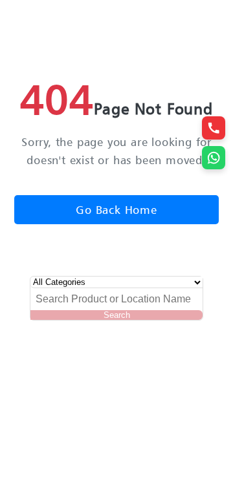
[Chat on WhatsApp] (213, 157)
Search (117, 315)
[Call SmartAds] (213, 128)
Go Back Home (116, 209)
